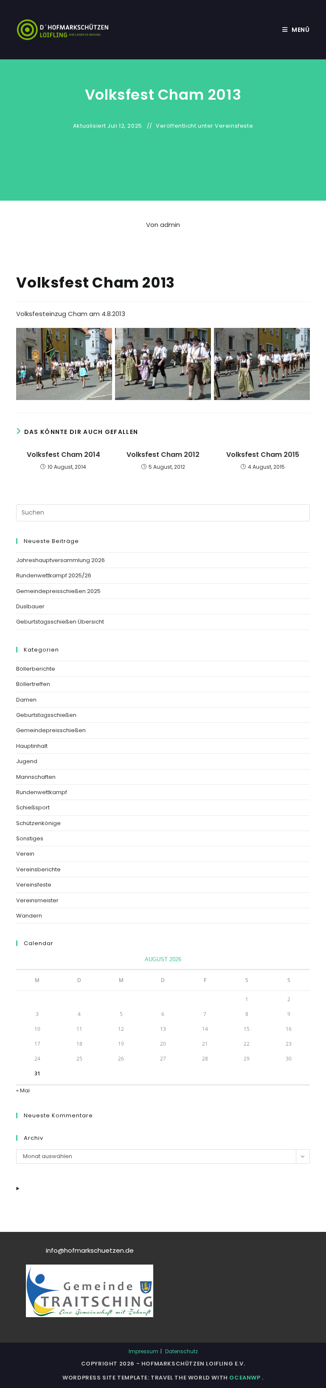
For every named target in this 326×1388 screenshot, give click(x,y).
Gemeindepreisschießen (51, 730)
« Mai (23, 1090)
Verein (25, 854)
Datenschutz (181, 1351)
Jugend (26, 761)
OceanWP (245, 1378)
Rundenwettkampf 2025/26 (53, 575)
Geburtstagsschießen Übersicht (60, 622)
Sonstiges (29, 838)
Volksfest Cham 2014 (63, 454)
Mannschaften (36, 777)
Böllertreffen (33, 684)
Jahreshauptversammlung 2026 (60, 560)
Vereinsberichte (38, 869)
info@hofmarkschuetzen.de (90, 1250)
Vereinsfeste (234, 126)
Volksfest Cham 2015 (262, 454)
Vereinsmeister (37, 900)
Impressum (143, 1351)
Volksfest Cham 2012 (163, 454)
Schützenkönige (38, 823)
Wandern (29, 916)
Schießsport (33, 807)
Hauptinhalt (32, 746)
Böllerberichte (35, 669)
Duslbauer (30, 606)
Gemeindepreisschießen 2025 (58, 591)
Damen (26, 700)
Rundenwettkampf (41, 792)
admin (170, 224)
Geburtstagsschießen (46, 715)
